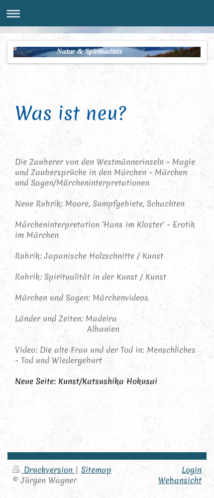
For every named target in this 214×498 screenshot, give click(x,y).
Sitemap (96, 469)
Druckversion (48, 469)
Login (192, 469)
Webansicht (180, 480)
